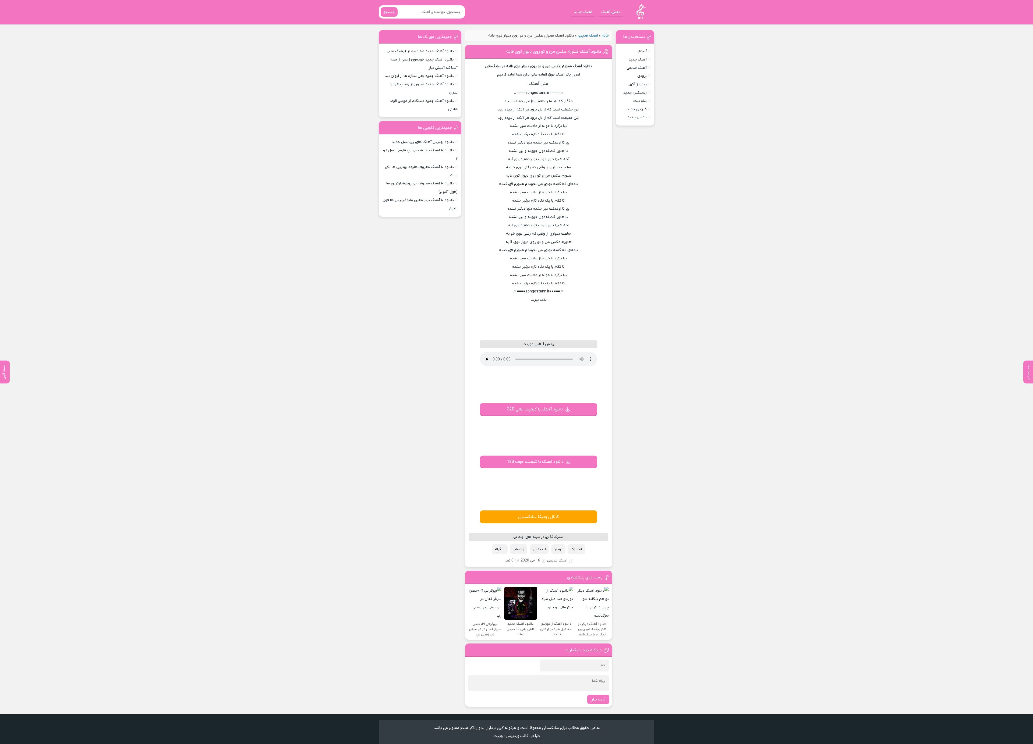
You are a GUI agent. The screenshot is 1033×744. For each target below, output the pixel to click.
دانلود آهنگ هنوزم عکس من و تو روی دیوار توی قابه (553, 51)
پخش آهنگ (610, 12)
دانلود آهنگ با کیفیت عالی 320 (535, 409)
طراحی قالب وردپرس (523, 736)
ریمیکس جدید (635, 92)
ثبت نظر (598, 699)
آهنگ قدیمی (588, 35)
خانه (605, 35)
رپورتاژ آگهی (637, 84)
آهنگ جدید (583, 12)
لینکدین (539, 549)
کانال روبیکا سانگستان (538, 517)
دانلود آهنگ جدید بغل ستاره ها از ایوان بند (419, 75)
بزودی (642, 75)
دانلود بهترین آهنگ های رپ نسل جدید (423, 142)
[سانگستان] (640, 12)
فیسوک (576, 549)
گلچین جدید (637, 109)
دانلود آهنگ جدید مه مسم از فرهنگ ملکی (420, 51)
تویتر (558, 549)
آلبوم (642, 51)
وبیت (498, 736)
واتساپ (518, 549)
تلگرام (499, 549)
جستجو (389, 12)
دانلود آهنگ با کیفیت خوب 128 (535, 461)
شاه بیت (640, 100)
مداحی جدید (637, 117)
